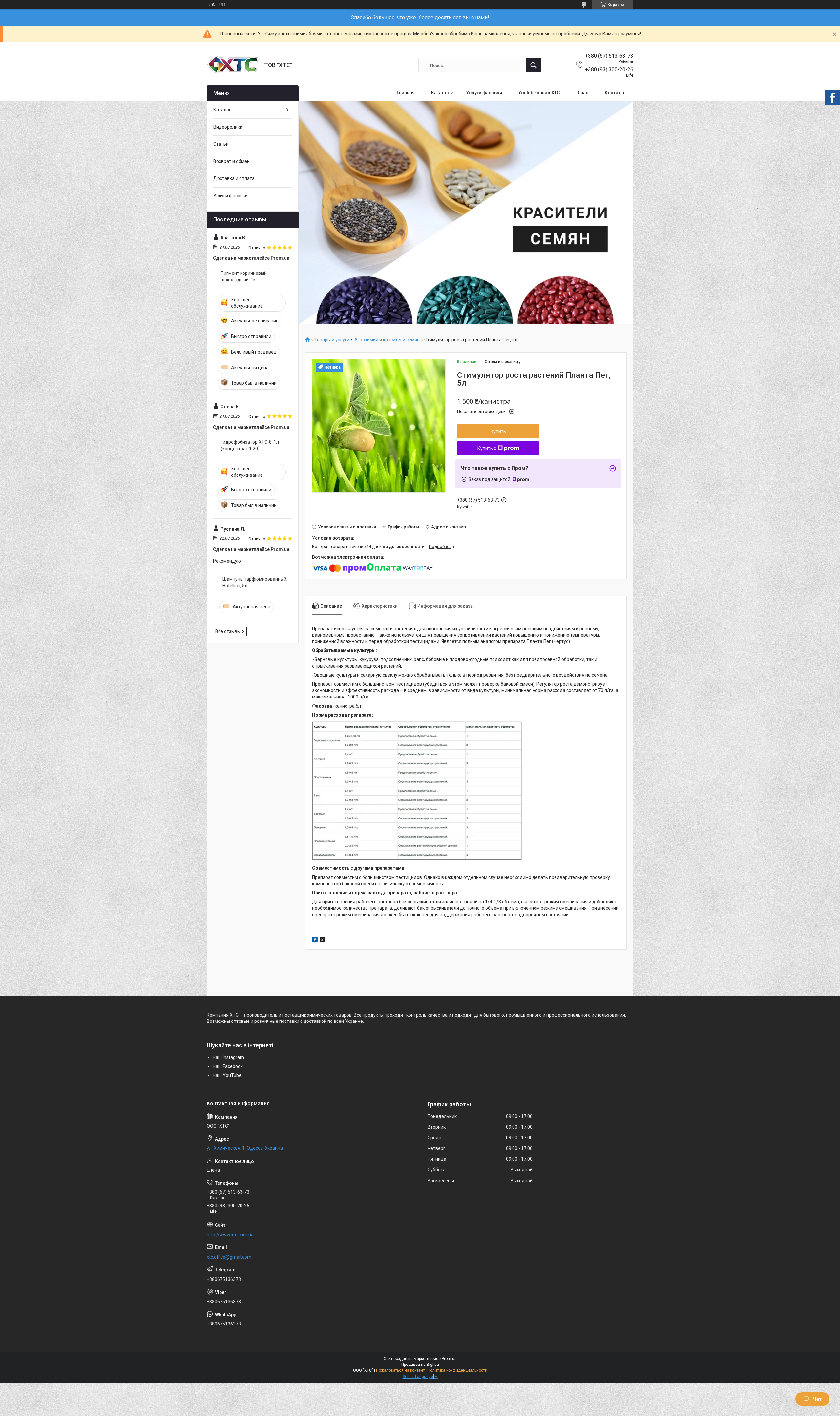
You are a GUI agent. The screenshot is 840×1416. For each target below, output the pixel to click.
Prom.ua (449, 1358)
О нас (582, 92)
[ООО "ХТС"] (233, 65)
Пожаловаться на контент (400, 1370)
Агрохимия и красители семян (387, 339)
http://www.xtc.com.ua (230, 1234)
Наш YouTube (227, 1075)
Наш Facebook (228, 1066)
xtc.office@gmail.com (229, 1257)
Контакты (616, 92)
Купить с (486, 448)
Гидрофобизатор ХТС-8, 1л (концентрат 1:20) (250, 445)
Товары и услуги (331, 339)
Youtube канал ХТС (539, 92)
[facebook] (315, 940)
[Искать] (533, 65)
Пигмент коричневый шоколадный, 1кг (244, 276)
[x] (322, 940)
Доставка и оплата (234, 178)
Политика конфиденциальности (457, 1370)
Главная (406, 92)
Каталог (440, 92)
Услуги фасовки (484, 92)
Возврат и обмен (231, 161)
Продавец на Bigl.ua (420, 1364)
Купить (498, 431)
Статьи (221, 144)
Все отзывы (228, 631)
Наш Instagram (228, 1057)
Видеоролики (227, 127)
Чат (817, 1399)
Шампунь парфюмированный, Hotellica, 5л (254, 582)
